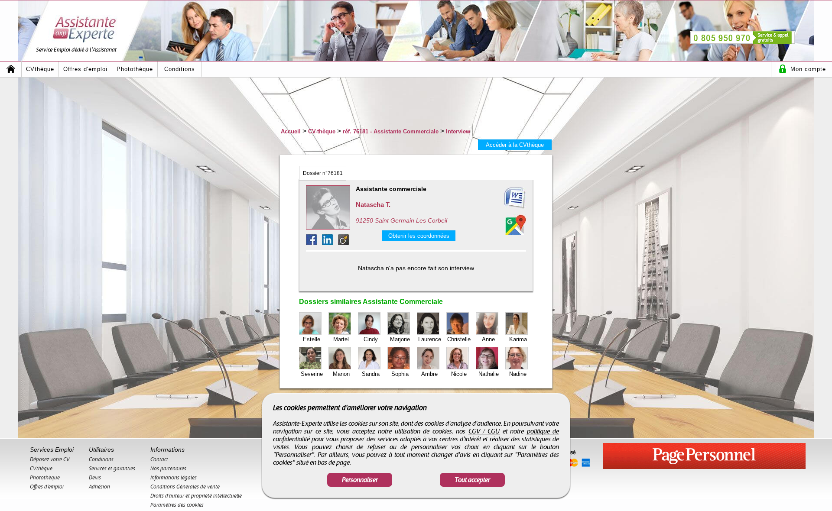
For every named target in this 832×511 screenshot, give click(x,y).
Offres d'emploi (85, 69)
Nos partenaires (168, 469)
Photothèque (135, 69)
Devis (95, 478)
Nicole (459, 374)
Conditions (179, 69)
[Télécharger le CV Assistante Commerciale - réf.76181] (504, 198)
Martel (341, 339)
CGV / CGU (484, 431)
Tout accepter (472, 480)
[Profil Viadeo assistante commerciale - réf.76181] (343, 242)
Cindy (371, 339)
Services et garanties (112, 469)
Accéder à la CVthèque (515, 145)
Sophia (400, 374)
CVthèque (40, 69)
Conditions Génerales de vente (185, 487)
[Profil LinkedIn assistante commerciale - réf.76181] (330, 242)
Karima (518, 339)
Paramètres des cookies (177, 505)
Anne (488, 339)
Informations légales (173, 478)
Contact (159, 459)
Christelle (459, 339)
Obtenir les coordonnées (418, 236)
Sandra (371, 374)
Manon (341, 374)
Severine (312, 374)
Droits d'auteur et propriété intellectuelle (196, 496)
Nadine (517, 374)
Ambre (429, 374)
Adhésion (99, 487)
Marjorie (400, 339)
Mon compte (808, 69)
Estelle (311, 339)
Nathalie (488, 374)
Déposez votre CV (50, 459)
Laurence (429, 339)
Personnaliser (360, 480)
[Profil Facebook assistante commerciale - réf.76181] (314, 242)
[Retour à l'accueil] (11, 69)
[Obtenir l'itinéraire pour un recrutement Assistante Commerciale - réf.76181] (515, 224)
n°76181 (323, 173)
